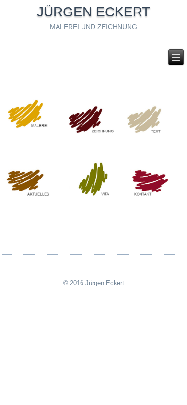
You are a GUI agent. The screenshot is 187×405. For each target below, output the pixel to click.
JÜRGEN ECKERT (93, 11)
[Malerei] (36, 127)
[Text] (154, 132)
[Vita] (95, 195)
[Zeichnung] (95, 132)
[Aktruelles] (36, 196)
